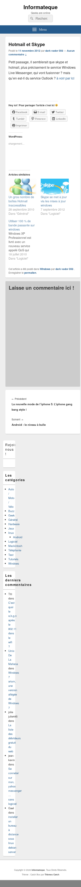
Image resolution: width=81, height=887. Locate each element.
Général (13, 520)
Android (17, 537)
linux (11, 533)
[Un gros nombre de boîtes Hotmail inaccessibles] (23, 187)
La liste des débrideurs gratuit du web (14, 738)
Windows (45, 269)
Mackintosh (15, 546)
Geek (11, 515)
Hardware (14, 524)
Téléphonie (14, 550)
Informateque (40, 7)
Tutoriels (13, 559)
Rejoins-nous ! (12, 449)
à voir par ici (65, 78)
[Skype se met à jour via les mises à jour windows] (55, 187)
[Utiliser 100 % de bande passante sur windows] (25, 239)
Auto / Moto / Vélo (11, 498)
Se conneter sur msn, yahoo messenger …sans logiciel (15, 786)
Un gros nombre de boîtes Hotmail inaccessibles (21, 201)
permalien (30, 273)
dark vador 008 (54, 50)
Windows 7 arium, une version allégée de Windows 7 (13, 690)
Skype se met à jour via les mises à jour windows (54, 201)
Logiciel (12, 541)
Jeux (11, 528)
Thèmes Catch (52, 874)
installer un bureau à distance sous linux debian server (13, 834)
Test (11, 555)
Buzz (11, 511)
